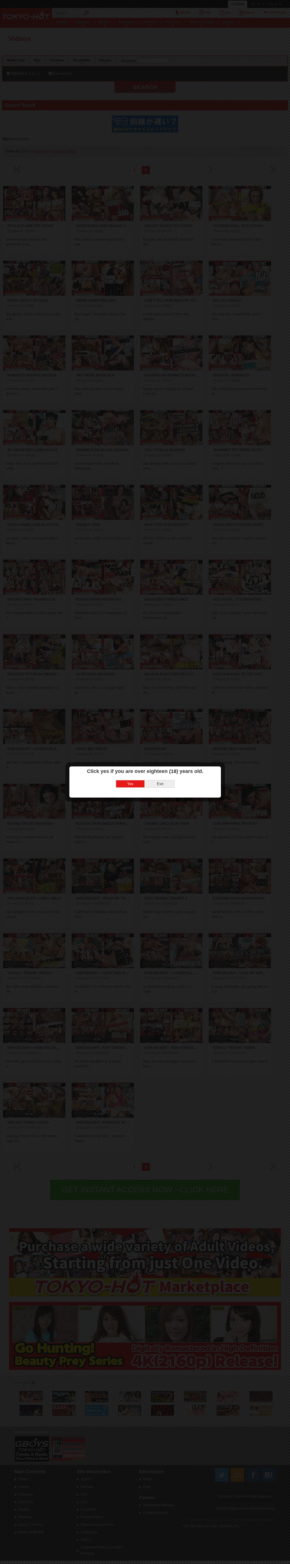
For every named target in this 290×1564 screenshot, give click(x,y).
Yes (130, 784)
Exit (160, 784)
